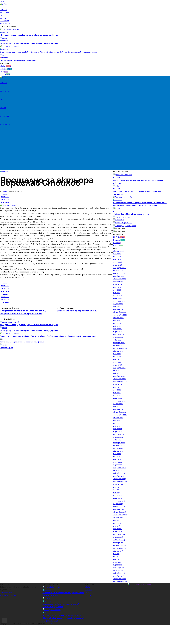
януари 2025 (118, 304)
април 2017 (117, 562)
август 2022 (118, 384)
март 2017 (117, 565)
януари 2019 (118, 504)
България (4, 12)
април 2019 (117, 495)
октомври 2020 (119, 445)
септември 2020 (120, 448)
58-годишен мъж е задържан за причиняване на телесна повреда (29, 35)
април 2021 (117, 429)
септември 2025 (120, 282)
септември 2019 (120, 481)
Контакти (5, 24)
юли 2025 (117, 287)
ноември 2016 (118, 576)
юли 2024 (117, 320)
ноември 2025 (118, 276)
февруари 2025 (119, 301)
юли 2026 (117, 254)
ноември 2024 (119, 309)
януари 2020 (118, 470)
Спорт (3, 18)
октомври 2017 (119, 545)
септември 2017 (120, 548)
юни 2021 (117, 423)
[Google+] (3, 7)
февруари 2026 (119, 268)
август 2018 (118, 518)
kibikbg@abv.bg (6, 592)
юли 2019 (116, 487)
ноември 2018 (118, 509)
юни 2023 (117, 357)
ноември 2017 (118, 543)
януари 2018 (118, 537)
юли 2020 (117, 454)
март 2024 (117, 332)
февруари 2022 (119, 401)
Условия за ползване (8, 595)
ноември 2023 (119, 343)
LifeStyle (4, 21)
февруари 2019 (119, 501)
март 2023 (117, 365)
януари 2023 (118, 370)
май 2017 (116, 559)
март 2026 (117, 265)
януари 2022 (118, 404)
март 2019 (117, 498)
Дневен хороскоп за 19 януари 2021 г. (77, 310)
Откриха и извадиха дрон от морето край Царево (22, 342)
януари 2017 (118, 570)
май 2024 (117, 326)
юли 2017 (116, 554)
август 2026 (118, 251)
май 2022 (117, 393)
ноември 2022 (119, 376)
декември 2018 (119, 506)
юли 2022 (117, 387)
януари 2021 (118, 437)
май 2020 (117, 459)
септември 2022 (120, 381)
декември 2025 (119, 273)
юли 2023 (117, 354)
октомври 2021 (119, 412)
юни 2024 (117, 323)
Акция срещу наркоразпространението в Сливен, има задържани (29, 43)
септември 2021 (120, 415)
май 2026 (117, 259)
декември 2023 (119, 340)
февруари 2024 (119, 334)
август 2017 (118, 551)
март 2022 (117, 398)
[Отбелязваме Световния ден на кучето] (3, 55)
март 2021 (117, 431)
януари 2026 (118, 270)
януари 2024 (118, 337)
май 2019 (116, 493)
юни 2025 (117, 290)
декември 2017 (119, 540)
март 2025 (117, 298)
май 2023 (117, 359)
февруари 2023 (119, 368)
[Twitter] (2, 7)
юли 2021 (116, 420)
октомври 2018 (119, 512)
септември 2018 (120, 515)
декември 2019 (119, 473)
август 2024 (118, 318)
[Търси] (0, 149)
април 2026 (117, 262)
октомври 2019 (119, 479)
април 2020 (117, 462)
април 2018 (117, 529)
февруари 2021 (119, 434)
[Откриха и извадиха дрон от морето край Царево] (2, 339)
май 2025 (116, 293)
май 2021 (116, 426)
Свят (2, 15)
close (2, 1)
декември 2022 (119, 373)
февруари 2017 (119, 568)
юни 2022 (117, 390)
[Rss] (4, 7)
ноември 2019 (118, 476)
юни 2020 (117, 456)
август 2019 (118, 484)
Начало (3, 10)
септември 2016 (120, 581)
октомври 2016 (119, 579)
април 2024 (117, 329)
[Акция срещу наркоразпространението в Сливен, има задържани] (3, 38)
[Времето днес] (4, 345)
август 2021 (118, 418)
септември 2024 (120, 315)
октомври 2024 (119, 312)
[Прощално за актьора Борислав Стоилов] (9, 205)
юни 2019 (117, 490)
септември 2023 (120, 348)
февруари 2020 (119, 468)
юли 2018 (117, 520)
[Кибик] (3, 4)
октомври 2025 (119, 279)
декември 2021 (119, 406)
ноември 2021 (118, 409)
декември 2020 (119, 440)
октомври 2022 (119, 379)
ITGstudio (48, 624)
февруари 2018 (119, 534)
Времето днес (6, 348)
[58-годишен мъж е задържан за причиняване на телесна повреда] (9, 29)
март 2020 (117, 465)
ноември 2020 (119, 443)
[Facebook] (0, 7)
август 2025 (118, 284)
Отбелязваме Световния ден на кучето (18, 60)
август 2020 (118, 451)
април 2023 (117, 362)
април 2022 (117, 395)
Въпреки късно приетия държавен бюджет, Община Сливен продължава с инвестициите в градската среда (48, 52)
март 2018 (117, 531)
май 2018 (116, 526)
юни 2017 (116, 556)
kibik (5, 191)
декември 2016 (119, 573)
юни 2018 (117, 523)
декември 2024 (119, 307)
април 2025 (117, 295)
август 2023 (118, 351)
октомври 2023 (119, 345)
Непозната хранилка (142, 584)
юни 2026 (117, 257)
